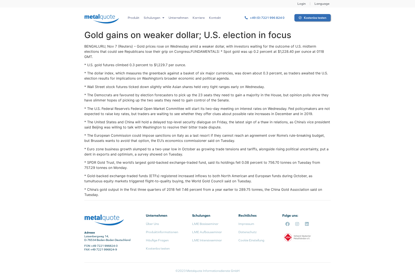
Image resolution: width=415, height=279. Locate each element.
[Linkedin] (307, 224)
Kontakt (215, 17)
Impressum (246, 224)
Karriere (199, 17)
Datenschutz (247, 232)
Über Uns (152, 224)
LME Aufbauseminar (207, 232)
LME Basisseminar (205, 224)
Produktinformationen (162, 232)
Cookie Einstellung (251, 240)
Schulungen (152, 17)
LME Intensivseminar (207, 240)
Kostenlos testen (158, 248)
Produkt (133, 17)
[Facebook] (287, 224)
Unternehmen (178, 17)
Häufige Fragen (157, 240)
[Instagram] (297, 224)
